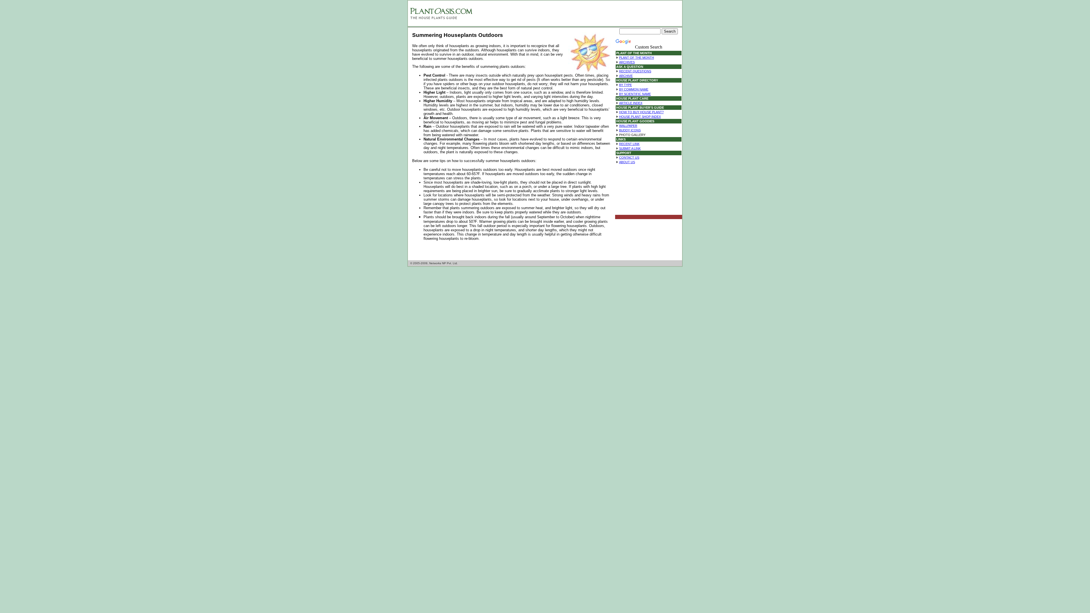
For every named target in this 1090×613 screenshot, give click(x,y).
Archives (627, 62)
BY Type (625, 85)
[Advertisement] (577, 13)
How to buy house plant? (641, 112)
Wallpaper (628, 125)
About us (627, 162)
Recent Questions (635, 71)
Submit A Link (630, 148)
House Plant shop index (640, 116)
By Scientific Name (635, 94)
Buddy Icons (630, 130)
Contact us (629, 157)
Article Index (630, 103)
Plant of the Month (636, 57)
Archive (626, 75)
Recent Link (629, 144)
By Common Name (633, 89)
